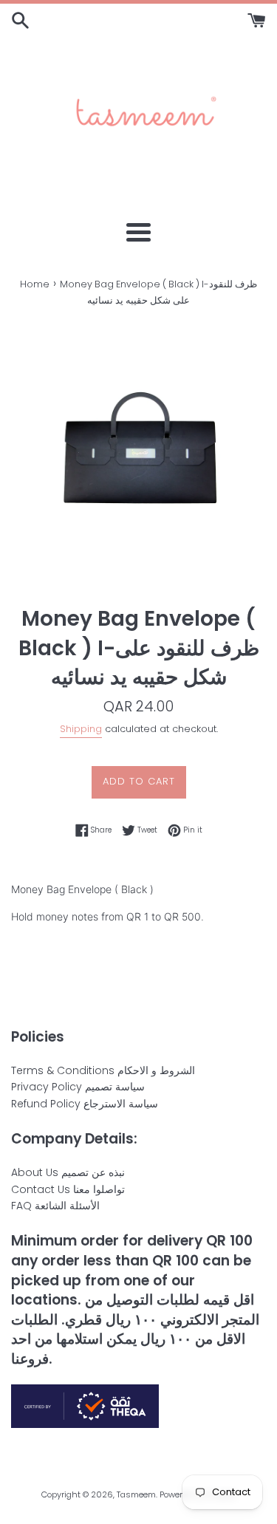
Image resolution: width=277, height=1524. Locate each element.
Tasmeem (136, 1494)
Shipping (81, 729)
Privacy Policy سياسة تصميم (78, 1086)
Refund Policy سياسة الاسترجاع (84, 1103)
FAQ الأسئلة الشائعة (55, 1205)
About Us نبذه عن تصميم (68, 1172)
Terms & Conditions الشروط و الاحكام (103, 1070)
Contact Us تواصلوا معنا (68, 1189)
